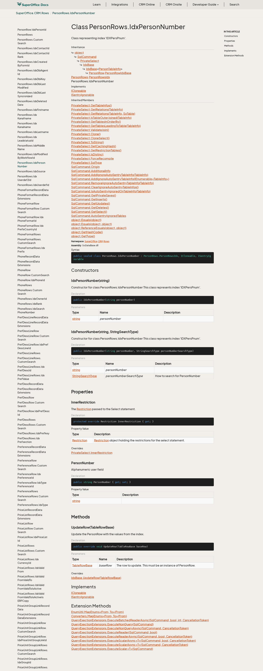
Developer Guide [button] (205, 4)
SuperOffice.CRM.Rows (32, 13)
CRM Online (147, 4)
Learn (97, 4)
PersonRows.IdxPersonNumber (73, 13)
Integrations (119, 4)
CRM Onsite (174, 4)
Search (234, 4)
